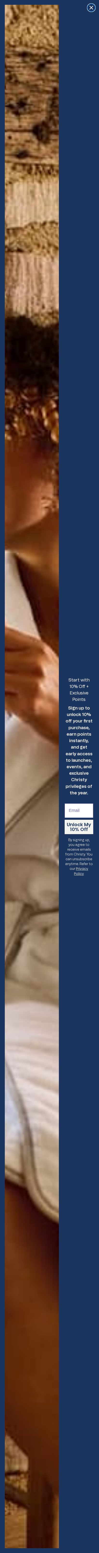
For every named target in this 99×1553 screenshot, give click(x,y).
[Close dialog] (91, 8)
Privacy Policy (81, 871)
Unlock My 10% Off (79, 827)
